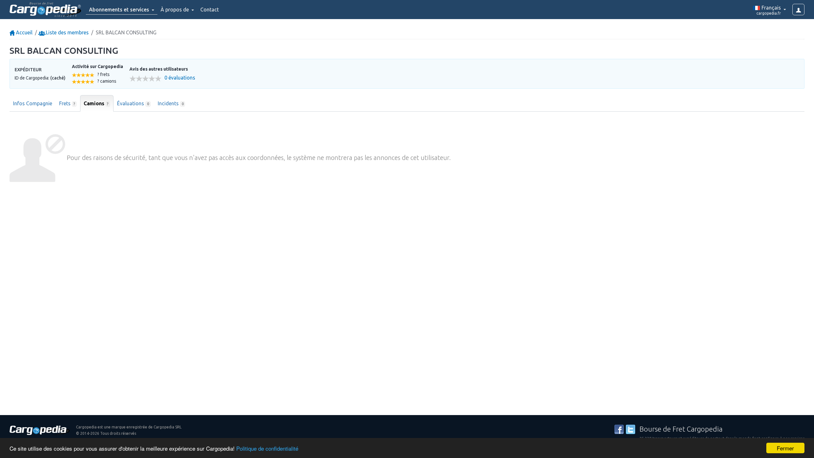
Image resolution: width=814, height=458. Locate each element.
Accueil (23, 32)
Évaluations (133, 103)
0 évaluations (179, 77)
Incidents (171, 103)
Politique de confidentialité (267, 448)
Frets (67, 103)
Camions (96, 103)
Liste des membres (67, 32)
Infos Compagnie (32, 103)
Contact (209, 9)
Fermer (785, 448)
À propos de (175, 9)
